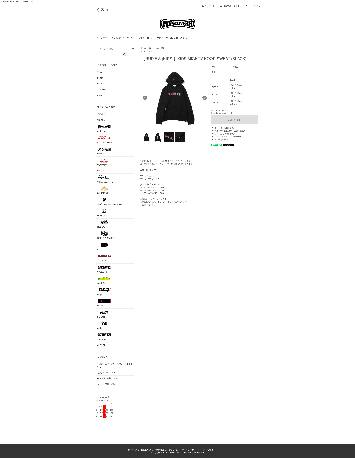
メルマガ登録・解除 (106, 384)
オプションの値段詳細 (224, 127)
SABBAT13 (102, 271)
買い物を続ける (221, 139)
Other (99, 83)
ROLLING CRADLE (105, 238)
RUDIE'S (152, 51)
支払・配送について (144, 449)
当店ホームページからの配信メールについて (114, 365)
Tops (99, 72)
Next (204, 98)
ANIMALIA (101, 260)
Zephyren (101, 339)
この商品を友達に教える (225, 133)
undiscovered (103, 131)
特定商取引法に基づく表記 (166, 449)
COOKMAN (102, 164)
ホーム (143, 48)
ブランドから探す (135, 38)
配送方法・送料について (108, 378)
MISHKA (101, 305)
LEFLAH (101, 316)
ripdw (99, 328)
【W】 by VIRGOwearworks (109, 204)
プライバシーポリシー (190, 449)
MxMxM (100, 153)
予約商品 (101, 113)
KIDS (151, 48)
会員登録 (227, 5)
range (99, 294)
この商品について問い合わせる (228, 136)
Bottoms (101, 77)
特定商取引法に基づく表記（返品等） (231, 130)
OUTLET (101, 345)
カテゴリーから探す (111, 38)
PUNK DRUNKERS (105, 142)
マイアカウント (211, 5)
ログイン (240, 5)
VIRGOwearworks (105, 181)
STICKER (101, 89)
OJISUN (100, 170)
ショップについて (159, 38)
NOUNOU (101, 215)
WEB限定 (101, 119)
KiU (98, 249)
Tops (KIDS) (159, 48)
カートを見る (254, 5)
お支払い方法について (107, 372)
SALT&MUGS (103, 193)
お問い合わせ (180, 38)
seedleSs (101, 283)
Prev (145, 98)
